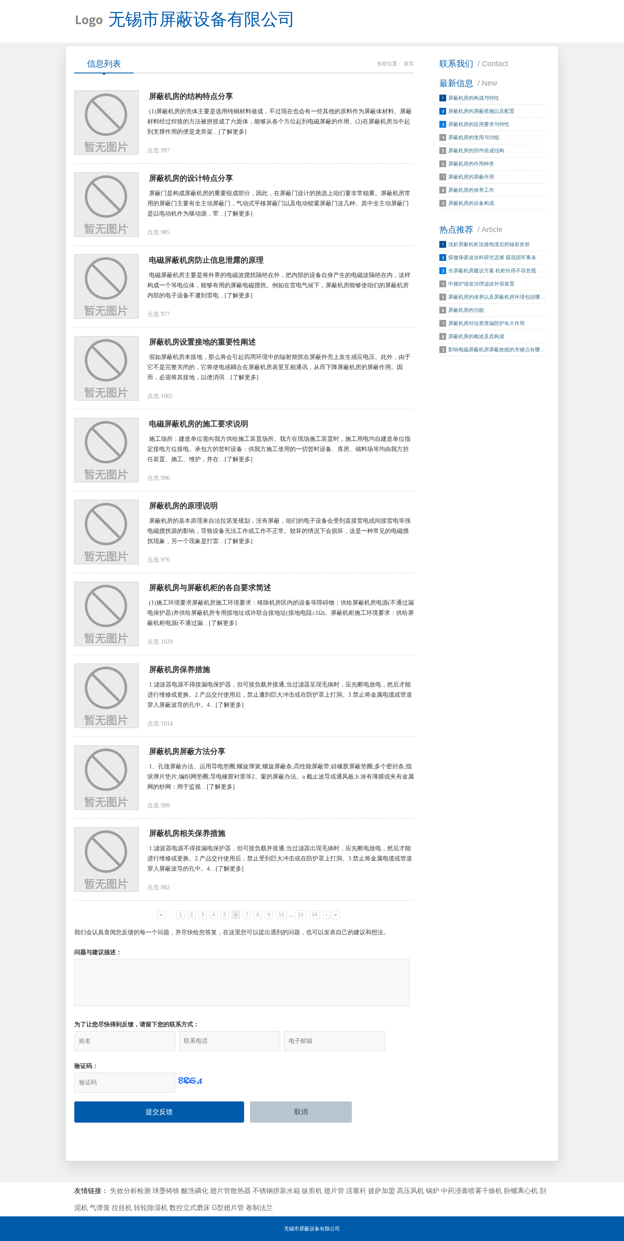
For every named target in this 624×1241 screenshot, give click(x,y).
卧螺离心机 (521, 1190)
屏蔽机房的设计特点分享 (191, 178)
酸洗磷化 (194, 1190)
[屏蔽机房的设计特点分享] (106, 204)
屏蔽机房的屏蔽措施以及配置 (481, 111)
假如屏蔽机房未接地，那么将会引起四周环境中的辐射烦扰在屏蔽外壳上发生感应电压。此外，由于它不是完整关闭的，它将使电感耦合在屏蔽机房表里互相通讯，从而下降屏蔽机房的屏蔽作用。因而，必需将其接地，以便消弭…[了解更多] (278, 367)
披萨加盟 (381, 1190)
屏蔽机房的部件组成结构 (476, 151)
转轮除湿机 (151, 1207)
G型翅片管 (228, 1207)
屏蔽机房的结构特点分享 (191, 96)
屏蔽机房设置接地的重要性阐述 (202, 342)
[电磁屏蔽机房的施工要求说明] (106, 450)
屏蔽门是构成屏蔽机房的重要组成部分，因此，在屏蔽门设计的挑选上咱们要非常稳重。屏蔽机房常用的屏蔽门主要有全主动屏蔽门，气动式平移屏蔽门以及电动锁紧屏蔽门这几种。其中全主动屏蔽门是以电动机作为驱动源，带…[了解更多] (278, 203)
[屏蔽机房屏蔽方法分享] (106, 778)
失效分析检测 (130, 1190)
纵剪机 (312, 1190)
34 (315, 915)
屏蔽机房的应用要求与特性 (478, 124)
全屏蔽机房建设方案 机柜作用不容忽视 (492, 271)
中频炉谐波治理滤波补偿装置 (481, 284)
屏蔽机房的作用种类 (471, 164)
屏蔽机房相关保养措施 (187, 833)
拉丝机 (122, 1207)
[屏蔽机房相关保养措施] (106, 859)
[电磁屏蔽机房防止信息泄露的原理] (106, 286)
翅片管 (334, 1190)
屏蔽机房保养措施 (179, 669)
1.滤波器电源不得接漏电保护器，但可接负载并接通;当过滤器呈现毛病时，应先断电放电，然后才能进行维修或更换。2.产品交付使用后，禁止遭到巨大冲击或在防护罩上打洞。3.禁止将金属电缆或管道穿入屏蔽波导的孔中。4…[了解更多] (279, 694)
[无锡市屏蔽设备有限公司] (89, 21)
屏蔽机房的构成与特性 (473, 98)
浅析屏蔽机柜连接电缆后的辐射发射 (489, 244)
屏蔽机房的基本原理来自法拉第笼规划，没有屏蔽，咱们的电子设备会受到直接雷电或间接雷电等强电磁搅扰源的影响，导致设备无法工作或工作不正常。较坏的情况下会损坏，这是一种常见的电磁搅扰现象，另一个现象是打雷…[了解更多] (278, 531)
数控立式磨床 (189, 1207)
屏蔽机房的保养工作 (471, 190)
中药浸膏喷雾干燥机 (471, 1190)
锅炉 (432, 1190)
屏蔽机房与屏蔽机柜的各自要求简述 (210, 587)
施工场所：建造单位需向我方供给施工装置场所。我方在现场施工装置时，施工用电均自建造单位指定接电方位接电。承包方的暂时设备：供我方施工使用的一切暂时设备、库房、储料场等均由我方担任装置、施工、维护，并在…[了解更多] (278, 449)
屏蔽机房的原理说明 (183, 505)
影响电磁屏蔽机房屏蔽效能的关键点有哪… (496, 350)
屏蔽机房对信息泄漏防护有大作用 (486, 323)
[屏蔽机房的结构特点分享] (106, 122)
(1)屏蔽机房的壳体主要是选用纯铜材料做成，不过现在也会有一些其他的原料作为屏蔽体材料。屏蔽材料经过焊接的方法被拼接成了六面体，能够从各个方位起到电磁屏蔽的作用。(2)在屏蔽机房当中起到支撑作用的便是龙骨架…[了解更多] (279, 121)
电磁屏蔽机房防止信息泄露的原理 (206, 260)
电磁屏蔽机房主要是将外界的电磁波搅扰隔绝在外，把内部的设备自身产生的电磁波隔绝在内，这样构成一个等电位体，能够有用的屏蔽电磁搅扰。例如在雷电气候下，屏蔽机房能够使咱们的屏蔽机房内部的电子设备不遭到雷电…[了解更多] (278, 285)
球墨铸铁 (166, 1190)
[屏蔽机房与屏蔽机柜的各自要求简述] (106, 614)
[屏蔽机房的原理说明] (106, 532)
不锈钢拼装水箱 (276, 1190)
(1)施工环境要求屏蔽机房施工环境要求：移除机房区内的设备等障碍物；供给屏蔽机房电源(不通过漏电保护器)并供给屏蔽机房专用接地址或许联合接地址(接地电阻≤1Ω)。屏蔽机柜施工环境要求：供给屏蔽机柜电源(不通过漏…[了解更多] (280, 612)
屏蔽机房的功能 (466, 310)
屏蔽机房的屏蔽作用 (471, 177)
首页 (409, 64)
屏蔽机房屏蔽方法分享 (187, 751)
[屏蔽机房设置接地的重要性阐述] (106, 368)
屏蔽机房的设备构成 (471, 203)
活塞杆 (356, 1190)
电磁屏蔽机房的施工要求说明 (198, 424)
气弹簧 (100, 1207)
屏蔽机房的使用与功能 (473, 137)
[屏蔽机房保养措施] (106, 696)
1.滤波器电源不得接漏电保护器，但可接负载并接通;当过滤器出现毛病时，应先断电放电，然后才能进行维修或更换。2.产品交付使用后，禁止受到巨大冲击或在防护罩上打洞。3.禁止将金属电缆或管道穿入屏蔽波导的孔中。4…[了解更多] (279, 858)
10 (281, 915)
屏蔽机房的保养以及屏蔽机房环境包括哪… (496, 297)
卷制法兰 (259, 1207)
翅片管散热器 (230, 1190)
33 (301, 915)
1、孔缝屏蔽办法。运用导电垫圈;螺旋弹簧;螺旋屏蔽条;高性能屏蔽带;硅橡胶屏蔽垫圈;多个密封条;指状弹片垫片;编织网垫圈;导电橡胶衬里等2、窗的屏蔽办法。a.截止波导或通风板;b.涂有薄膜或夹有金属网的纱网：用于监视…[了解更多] (280, 776)
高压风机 (410, 1190)
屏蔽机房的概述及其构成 (476, 336)
